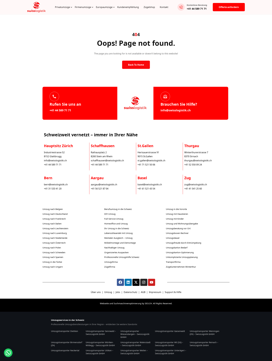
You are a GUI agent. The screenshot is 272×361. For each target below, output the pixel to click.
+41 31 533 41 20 (52, 188)
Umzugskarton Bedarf (176, 247)
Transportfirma (173, 261)
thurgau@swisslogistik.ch (198, 160)
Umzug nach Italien (51, 223)
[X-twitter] (136, 282)
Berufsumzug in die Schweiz (118, 209)
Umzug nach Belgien (52, 209)
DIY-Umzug (109, 213)
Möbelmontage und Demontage (120, 242)
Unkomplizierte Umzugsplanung (182, 257)
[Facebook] (120, 282)
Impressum (155, 292)
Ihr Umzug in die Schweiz (116, 228)
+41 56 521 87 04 (99, 188)
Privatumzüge (62, 7)
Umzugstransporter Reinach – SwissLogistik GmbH (204, 344)
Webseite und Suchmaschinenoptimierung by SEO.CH (126, 303)
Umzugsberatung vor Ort (178, 228)
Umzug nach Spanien (52, 257)
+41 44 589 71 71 (197, 8)
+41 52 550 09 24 (193, 164)
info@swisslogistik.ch (176, 110)
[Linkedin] (128, 282)
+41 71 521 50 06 (146, 164)
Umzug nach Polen (51, 247)
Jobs (118, 292)
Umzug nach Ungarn (52, 266)
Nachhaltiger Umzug (114, 247)
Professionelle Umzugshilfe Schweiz (121, 257)
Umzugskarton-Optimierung (180, 252)
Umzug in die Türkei (52, 261)
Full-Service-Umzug (113, 218)
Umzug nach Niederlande (54, 237)
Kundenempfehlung (128, 7)
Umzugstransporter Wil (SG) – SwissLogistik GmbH (169, 344)
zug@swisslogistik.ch (195, 184)
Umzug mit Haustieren (177, 213)
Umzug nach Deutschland (55, 213)
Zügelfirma (109, 266)
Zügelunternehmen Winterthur (181, 266)
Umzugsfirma (111, 261)
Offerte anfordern (229, 7)
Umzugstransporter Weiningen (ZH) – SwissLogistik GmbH (204, 332)
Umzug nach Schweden (53, 252)
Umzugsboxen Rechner (177, 233)
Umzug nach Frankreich (54, 218)
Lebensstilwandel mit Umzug (118, 233)
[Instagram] (143, 282)
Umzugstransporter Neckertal (65, 350)
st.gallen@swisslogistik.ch (151, 160)
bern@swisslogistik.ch (56, 184)
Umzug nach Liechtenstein (55, 228)
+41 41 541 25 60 (193, 188)
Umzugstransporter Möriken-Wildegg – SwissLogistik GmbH (100, 344)
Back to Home (136, 64)
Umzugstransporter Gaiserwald (170, 331)
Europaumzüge (104, 7)
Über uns (96, 292)
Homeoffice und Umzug (116, 223)
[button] (8, 353)
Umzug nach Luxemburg (54, 233)
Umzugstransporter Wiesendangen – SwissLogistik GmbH (134, 334)
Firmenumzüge (83, 7)
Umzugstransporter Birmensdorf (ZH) (66, 344)
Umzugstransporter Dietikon (64, 331)
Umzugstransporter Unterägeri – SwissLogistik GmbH (170, 352)
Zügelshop (149, 7)
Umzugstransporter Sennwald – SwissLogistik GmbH (101, 332)
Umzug (108, 292)
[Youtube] (151, 282)
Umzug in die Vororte (176, 209)
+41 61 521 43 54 (146, 188)
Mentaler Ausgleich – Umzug (118, 237)
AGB (143, 292)
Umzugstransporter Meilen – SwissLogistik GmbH (134, 352)
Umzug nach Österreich (54, 242)
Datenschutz (131, 292)
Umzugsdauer (173, 237)
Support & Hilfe (173, 292)
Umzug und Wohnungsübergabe (182, 223)
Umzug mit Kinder (175, 218)
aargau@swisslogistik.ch (104, 184)
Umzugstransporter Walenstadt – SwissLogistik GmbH (135, 344)
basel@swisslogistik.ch (150, 184)
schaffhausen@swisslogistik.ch (107, 160)
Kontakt (164, 7)
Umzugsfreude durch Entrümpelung (183, 242)
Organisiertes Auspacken (116, 252)
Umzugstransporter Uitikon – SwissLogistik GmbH (99, 352)
